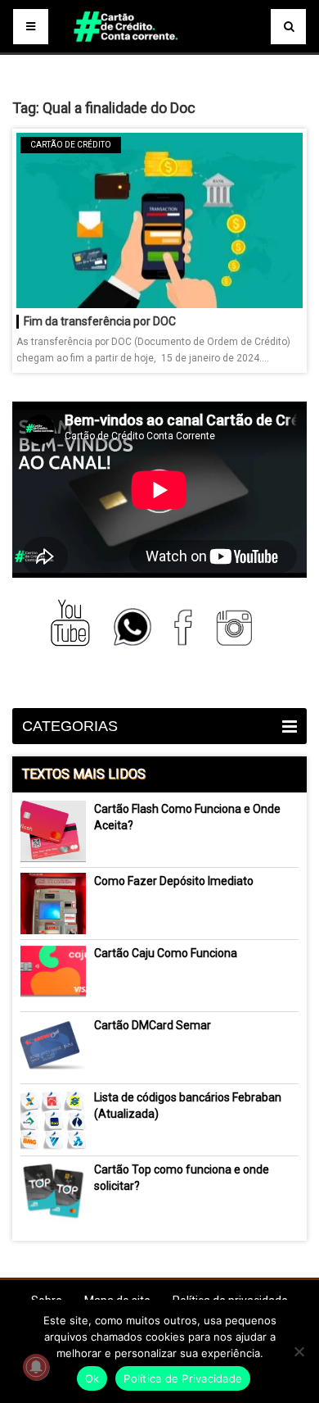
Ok (92, 1378)
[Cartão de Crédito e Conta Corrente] (159, 49)
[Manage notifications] (36, 1367)
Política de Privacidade (183, 1378)
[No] (298, 1351)
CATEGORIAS (70, 726)
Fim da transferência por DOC (100, 321)
